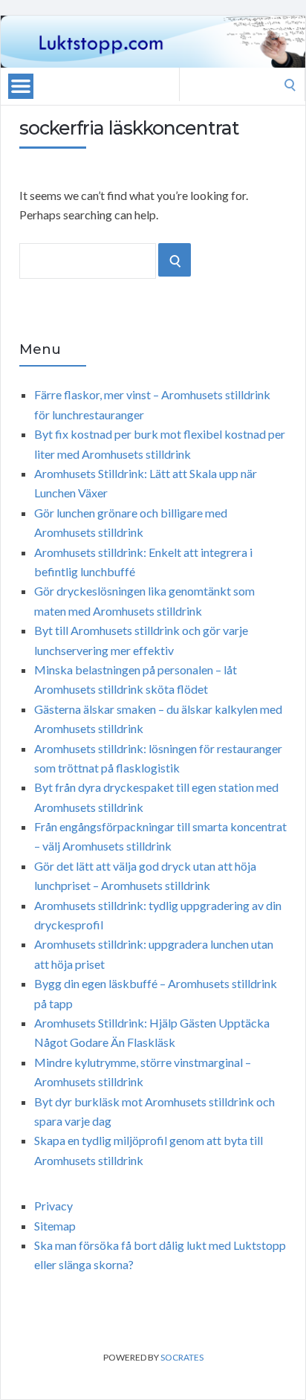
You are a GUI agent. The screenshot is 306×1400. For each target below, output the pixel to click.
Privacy (53, 1206)
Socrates (182, 1357)
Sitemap (55, 1226)
